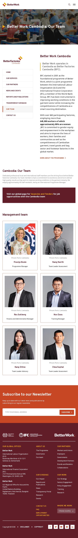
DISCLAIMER (24, 527)
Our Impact (40, 479)
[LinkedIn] (72, 527)
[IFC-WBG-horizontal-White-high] (30, 435)
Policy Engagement (64, 486)
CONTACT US (11, 115)
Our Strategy (62, 479)
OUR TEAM (10, 109)
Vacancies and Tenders (42, 194)
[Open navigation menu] (74, 4)
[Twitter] (56, 527)
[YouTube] (61, 527)
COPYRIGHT (38, 527)
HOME (8, 72)
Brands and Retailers (65, 464)
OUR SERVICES (11, 78)
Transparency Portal (43, 491)
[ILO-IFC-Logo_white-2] (8, 435)
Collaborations (62, 468)
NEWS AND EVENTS (13, 91)
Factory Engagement (64, 482)
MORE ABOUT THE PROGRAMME (52, 158)
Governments (62, 457)
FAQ (37, 509)
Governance (40, 454)
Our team (39, 457)
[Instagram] (67, 527)
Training (60, 489)
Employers (61, 454)
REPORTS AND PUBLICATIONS (17, 97)
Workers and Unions (64, 450)
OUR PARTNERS (12, 85)
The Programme (42, 450)
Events (38, 498)
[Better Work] (65, 435)
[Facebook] (50, 527)
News (38, 488)
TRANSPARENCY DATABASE (16, 103)
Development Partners (65, 461)
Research (39, 495)
